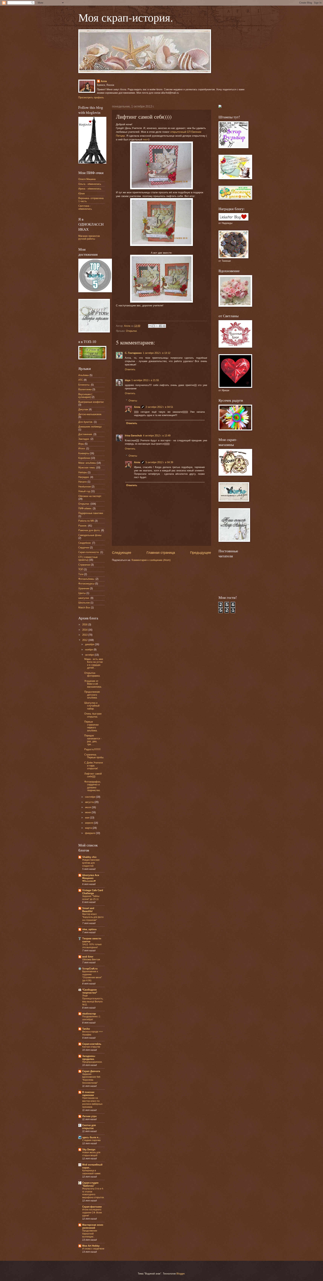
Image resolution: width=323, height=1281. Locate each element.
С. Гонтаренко (133, 353)
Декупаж (83, 409)
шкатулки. (84, 598)
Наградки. (84, 477)
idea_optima (89, 929)
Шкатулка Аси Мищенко (90, 877)
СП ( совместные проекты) (88, 558)
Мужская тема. (86, 467)
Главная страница (161, 553)
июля (88, 807)
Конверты (83, 453)
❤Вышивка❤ (89, 881)
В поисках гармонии (88, 1094)
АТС (80, 379)
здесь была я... (91, 1137)
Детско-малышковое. (90, 414)
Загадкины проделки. (88, 1057)
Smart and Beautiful (88, 910)
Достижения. (85, 434)
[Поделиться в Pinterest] (164, 326)
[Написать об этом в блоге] (153, 326)
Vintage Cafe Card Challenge (92, 892)
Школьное (84, 602)
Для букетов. (85, 422)
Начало (82, 481)
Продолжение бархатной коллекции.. (89, 1233)
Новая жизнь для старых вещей (91, 1154)
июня (88, 812)
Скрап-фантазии (92, 1206)
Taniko (86, 1028)
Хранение (83, 588)
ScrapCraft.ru (90, 968)
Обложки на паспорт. (90, 496)
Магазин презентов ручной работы (89, 237)
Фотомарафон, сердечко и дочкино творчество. (92, 786)
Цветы (82, 593)
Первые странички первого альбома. (91, 726)
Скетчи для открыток (89, 1127)
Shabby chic (89, 857)
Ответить (130, 369)
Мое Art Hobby (90, 1245)
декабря (90, 644)
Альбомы (83, 375)
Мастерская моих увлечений (92, 1226)
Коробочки (84, 458)
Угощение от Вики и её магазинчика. (93, 684)
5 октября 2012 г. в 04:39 (159, 462)
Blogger (180, 1273)
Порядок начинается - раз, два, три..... (92, 740)
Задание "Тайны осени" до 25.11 (90, 897)
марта (89, 827)
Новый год (84, 491)
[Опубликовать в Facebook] (160, 326)
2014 (85, 629)
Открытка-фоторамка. (92, 674)
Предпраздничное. (92, 1062)
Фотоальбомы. (86, 579)
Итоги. (81, 448)
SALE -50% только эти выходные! (92, 946)
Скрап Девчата (91, 1071)
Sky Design (88, 1149)
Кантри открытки (91, 1047)
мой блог (87, 956)
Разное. (82, 525)
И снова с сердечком (93, 1248)
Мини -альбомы (87, 462)
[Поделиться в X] (157, 326)
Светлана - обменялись (85, 207)
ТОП (80, 569)
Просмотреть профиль (91, 97)
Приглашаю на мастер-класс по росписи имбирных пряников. (92, 1102)
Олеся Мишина (87, 179)
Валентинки (85, 389)
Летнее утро (89, 1116)
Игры (81, 443)
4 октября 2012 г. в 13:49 (156, 435)
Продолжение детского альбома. (92, 694)
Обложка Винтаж (91, 959)
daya (127, 380)
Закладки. (84, 439)
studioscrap (89, 1013)
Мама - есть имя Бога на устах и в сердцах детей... (93, 663)
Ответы (133, 400)
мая (87, 817)
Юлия (81, 193)
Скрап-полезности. (88, 552)
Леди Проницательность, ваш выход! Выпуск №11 (92, 1000)
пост (145, 139)
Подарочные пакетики (90, 513)
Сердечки (83, 547)
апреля (89, 822)
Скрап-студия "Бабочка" (90, 1184)
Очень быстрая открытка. (92, 715)
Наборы (82, 472)
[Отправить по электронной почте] (150, 326)
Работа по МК (86, 520)
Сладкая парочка (91, 1140)
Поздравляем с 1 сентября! (91, 1018)
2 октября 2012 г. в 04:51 (159, 407)
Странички (84, 564)
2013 (85, 634)
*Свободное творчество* (89, 991)
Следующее (121, 553)
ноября (89, 649)
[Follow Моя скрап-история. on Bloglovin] (92, 162)
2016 (85, 624)
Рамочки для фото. (89, 530)
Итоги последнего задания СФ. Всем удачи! (92, 1212)
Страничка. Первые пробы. (94, 756)
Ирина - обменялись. (90, 188)
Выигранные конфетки (91, 402)
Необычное (84, 486)
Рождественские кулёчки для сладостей (91, 863)
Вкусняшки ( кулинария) (85, 395)
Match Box (84, 607)
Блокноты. (84, 384)
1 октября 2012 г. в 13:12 (156, 353)
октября (90, 654)
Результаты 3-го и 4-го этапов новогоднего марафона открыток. (93, 1193)
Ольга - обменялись (89, 184)
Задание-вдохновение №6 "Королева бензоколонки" (91, 1078)
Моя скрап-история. (125, 17)
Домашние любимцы (89, 426)
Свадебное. (84, 542)
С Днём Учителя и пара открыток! (93, 765)
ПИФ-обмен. (85, 508)
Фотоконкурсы (86, 583)
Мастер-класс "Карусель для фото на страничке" (93, 917)
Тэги (80, 574)
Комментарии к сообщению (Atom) (151, 560)
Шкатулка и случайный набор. (91, 705)
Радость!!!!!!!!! (92, 749)
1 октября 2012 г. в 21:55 (145, 380)
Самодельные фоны (89, 535)
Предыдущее (200, 553)
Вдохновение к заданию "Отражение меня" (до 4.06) (92, 976)
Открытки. (131, 331)
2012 (85, 640)
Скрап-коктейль (91, 1044)
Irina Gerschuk (133, 435)
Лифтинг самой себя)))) (93, 775)
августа (89, 802)
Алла (104, 81)
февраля (90, 833)
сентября (90, 796)
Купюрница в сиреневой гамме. (91, 1172)
